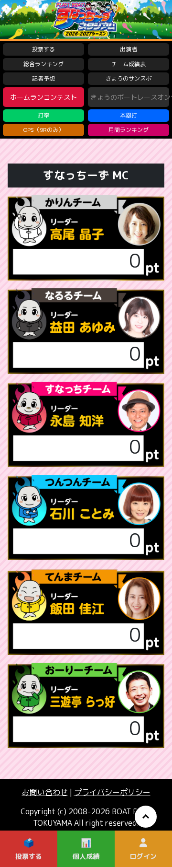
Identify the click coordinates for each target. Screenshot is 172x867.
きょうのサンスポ (128, 78)
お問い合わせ (45, 792)
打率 (43, 115)
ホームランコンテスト (43, 97)
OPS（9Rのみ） (43, 130)
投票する (43, 49)
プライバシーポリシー (112, 792)
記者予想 (43, 78)
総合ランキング (43, 64)
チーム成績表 (128, 64)
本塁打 (128, 115)
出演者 (128, 49)
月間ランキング (128, 130)
